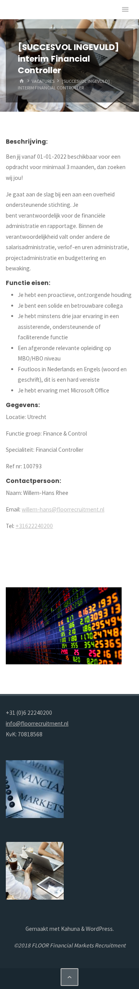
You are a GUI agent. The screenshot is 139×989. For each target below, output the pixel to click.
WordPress (99, 928)
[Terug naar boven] (69, 977)
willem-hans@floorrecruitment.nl (63, 509)
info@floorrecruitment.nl (37, 723)
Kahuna (70, 928)
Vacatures (43, 81)
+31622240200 (34, 526)
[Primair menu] (125, 9)
